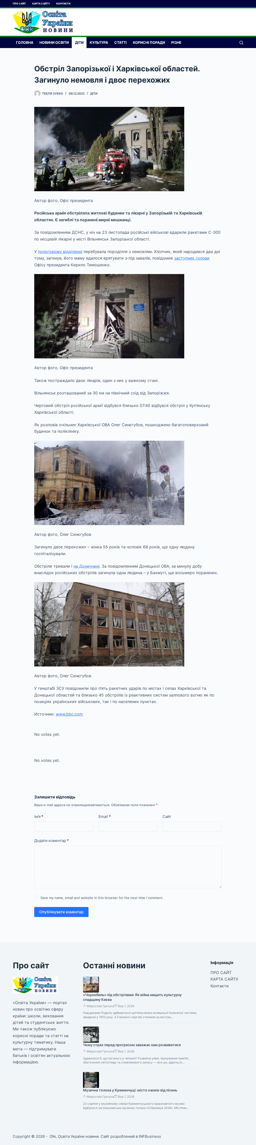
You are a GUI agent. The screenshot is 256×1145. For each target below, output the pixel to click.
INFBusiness (150, 1136)
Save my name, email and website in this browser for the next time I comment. (102, 898)
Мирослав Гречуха (100, 1006)
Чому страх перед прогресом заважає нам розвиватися (132, 1045)
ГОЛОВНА (24, 42)
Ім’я (38, 816)
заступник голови (192, 258)
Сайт (166, 816)
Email (104, 816)
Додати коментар (51, 840)
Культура (99, 42)
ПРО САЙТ (19, 3)
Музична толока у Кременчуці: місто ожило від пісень (130, 1090)
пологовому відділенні (60, 251)
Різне (176, 42)
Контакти (63, 3)
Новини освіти (54, 42)
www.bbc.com (69, 714)
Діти (79, 42)
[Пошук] (241, 43)
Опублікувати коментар (61, 911)
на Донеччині (87, 566)
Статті (120, 42)
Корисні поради (149, 42)
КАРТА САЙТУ (41, 3)
